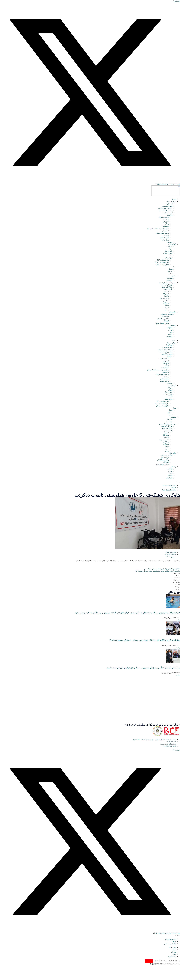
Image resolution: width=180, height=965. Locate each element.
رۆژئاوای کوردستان (166, 285)
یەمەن (167, 310)
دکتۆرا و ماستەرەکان (162, 264)
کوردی (170, 330)
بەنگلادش (166, 301)
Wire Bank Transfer (169, 490)
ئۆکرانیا (166, 296)
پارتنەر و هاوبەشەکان (165, 210)
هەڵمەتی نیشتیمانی (166, 314)
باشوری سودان (164, 298)
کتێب (170, 255)
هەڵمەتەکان (172, 312)
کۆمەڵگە (166, 321)
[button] (90, 573)
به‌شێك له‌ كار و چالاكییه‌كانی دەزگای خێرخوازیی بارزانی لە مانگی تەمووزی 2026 (145, 640)
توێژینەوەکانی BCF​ (163, 260)
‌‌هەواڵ (170, 269)
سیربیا (167, 307)
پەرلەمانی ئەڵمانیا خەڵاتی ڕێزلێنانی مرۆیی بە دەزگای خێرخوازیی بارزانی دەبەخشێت (143, 667)
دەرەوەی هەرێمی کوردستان (167, 283)
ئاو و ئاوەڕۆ (165, 226)
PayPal (173, 488)
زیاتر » (178, 620)
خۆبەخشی (169, 280)
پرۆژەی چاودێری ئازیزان (165, 208)
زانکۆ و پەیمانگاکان (163, 319)
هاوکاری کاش (164, 237)
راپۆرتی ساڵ (168, 251)
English (169, 328)
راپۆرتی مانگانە (167, 253)
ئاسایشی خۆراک (164, 217)
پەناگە (167, 224)
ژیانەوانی (166, 219)
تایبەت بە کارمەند (167, 213)
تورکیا (167, 305)
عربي (170, 332)
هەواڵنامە (169, 246)
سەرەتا (174, 199)
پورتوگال (166, 303)
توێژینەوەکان (168, 258)
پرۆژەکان (169, 215)
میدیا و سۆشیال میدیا (162, 323)
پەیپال (174, 941)
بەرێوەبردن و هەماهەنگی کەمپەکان (158, 228)
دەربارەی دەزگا (171, 201)
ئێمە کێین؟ (169, 204)
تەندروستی (165, 231)
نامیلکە (170, 249)
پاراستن (166, 235)
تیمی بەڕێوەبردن (167, 206)
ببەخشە (177, 482)
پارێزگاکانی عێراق (167, 287)
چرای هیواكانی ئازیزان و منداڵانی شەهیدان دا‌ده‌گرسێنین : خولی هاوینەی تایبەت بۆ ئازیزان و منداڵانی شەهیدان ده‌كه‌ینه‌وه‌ (127, 612)
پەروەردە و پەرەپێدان (162, 233)
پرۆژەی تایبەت (164, 240)
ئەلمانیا (166, 292)
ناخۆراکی (166, 222)
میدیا (174, 267)
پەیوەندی (169, 242)
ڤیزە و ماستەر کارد (170, 939)
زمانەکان (173, 325)
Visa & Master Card (169, 485)
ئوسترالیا (166, 294)
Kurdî (170, 334)
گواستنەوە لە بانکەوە (169, 944)
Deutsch (169, 337)
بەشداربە (173, 276)
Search (177, 585)
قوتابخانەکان (165, 316)
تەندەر (170, 273)
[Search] (149, 961)
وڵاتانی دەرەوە (168, 289)
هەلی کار (169, 278)
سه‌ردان (170, 271)
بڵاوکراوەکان (172, 244)
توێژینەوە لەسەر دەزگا (162, 262)
